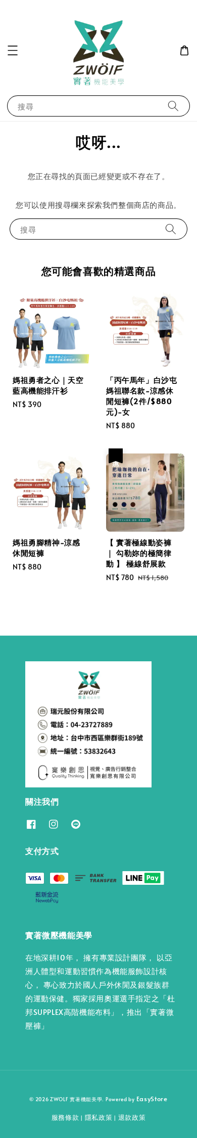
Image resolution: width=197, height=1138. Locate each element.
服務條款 (65, 1117)
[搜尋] (173, 106)
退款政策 (132, 1117)
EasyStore (152, 1098)
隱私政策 (99, 1117)
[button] (13, 50)
